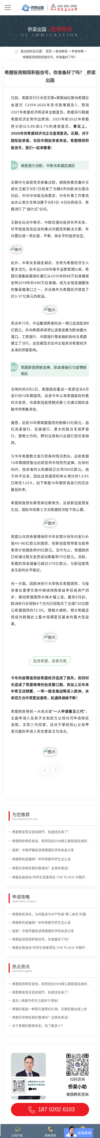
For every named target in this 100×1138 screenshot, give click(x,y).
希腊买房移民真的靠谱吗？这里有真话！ (41, 868)
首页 (49, 51)
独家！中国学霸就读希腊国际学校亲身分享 (43, 850)
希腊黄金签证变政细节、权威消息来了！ (41, 832)
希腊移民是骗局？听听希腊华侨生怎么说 (41, 859)
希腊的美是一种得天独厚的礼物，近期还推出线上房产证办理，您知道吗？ (51, 1009)
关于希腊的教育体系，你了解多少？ (38, 1026)
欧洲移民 (62, 51)
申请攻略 (77, 51)
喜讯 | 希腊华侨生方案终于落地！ (36, 1000)
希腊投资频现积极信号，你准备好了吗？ (50, 57)
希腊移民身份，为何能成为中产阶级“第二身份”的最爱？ (51, 914)
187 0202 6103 (56, 1109)
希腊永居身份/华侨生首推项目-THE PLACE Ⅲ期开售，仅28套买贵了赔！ (51, 877)
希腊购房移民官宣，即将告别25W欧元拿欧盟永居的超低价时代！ (51, 841)
